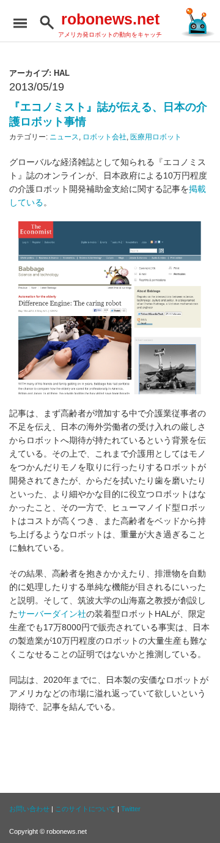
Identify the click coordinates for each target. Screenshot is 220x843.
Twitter (131, 808)
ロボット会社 (104, 137)
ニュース (64, 137)
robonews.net (110, 19)
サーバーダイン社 (52, 614)
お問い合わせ (29, 808)
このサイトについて (85, 808)
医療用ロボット (156, 137)
